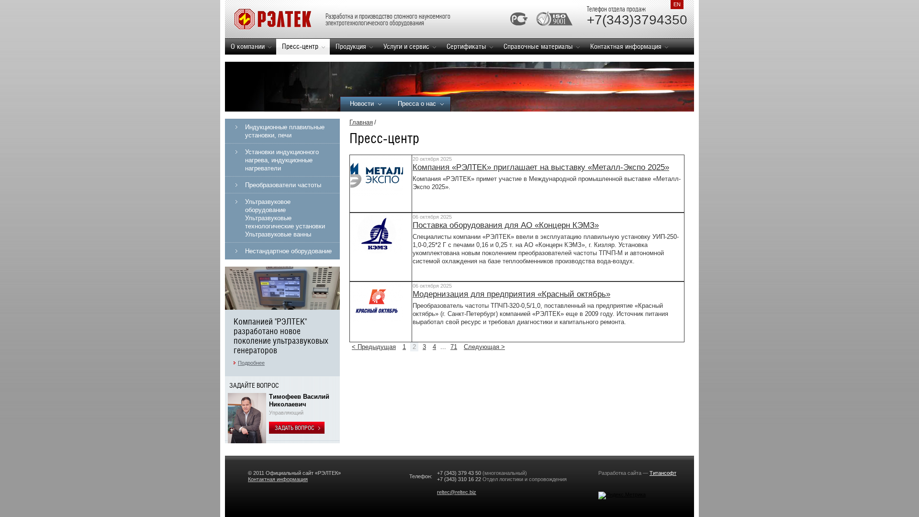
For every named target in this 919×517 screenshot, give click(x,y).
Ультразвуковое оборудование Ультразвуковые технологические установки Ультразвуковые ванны (285, 218)
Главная (361, 122)
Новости (362, 103)
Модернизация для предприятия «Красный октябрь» (511, 294)
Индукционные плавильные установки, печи (285, 131)
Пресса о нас (417, 103)
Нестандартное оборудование (288, 251)
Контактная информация (625, 46)
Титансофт (663, 473)
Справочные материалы (538, 46)
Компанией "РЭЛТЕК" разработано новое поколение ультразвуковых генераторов (281, 335)
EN (677, 4)
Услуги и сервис (406, 46)
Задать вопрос (295, 428)
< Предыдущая (374, 346)
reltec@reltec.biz (456, 492)
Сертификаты (466, 46)
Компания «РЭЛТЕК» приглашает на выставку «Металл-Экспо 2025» (541, 167)
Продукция (351, 46)
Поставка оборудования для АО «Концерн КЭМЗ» (506, 225)
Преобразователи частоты (283, 185)
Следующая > (484, 346)
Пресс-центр (300, 46)
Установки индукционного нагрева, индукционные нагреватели (282, 160)
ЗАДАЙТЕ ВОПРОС (254, 385)
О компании (248, 46)
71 (453, 346)
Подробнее (251, 363)
